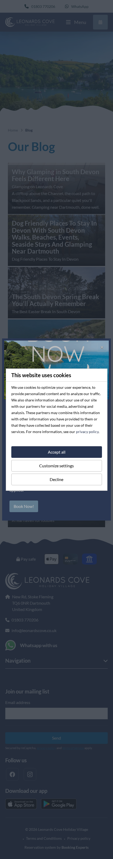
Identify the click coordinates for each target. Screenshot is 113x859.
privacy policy (87, 431)
